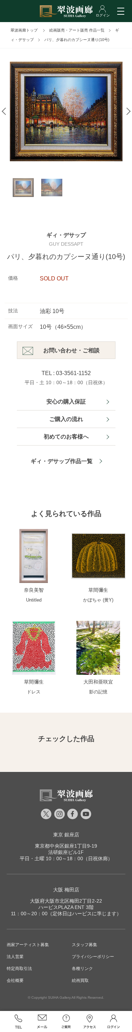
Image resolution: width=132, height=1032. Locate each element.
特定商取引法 (19, 968)
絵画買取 (80, 980)
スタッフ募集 (84, 944)
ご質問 (66, 1021)
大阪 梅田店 (66, 889)
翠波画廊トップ (24, 30)
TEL (19, 1021)
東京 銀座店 (66, 834)
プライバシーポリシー (93, 956)
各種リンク (82, 968)
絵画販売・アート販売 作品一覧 (77, 30)
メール (42, 1021)
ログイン (114, 1021)
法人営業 (15, 956)
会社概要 (15, 980)
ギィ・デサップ (66, 235)
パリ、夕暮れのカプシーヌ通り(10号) (76, 40)
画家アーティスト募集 (28, 944)
